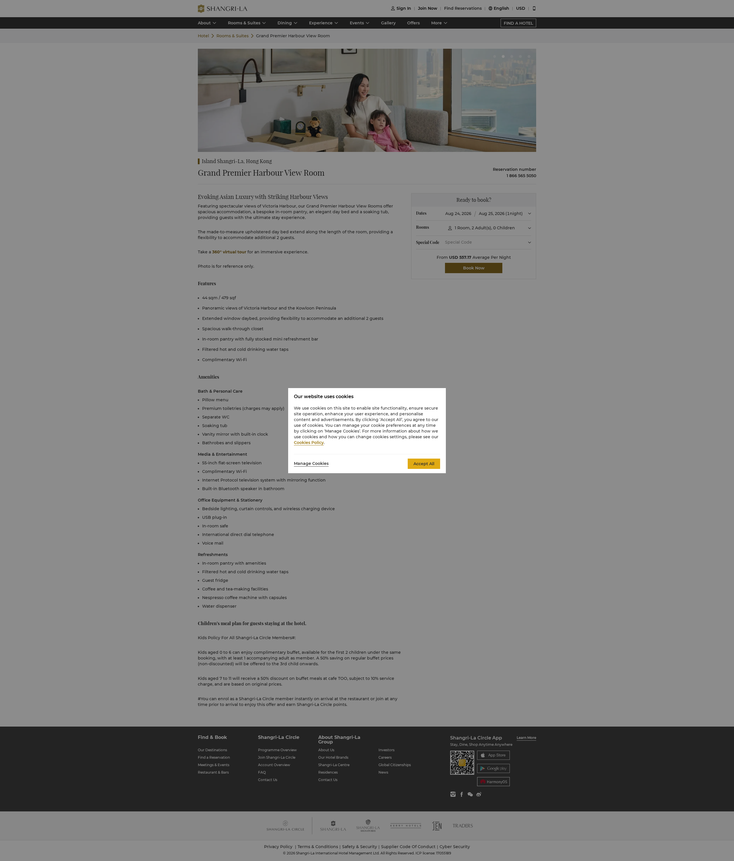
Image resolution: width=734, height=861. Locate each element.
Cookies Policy (309, 442)
